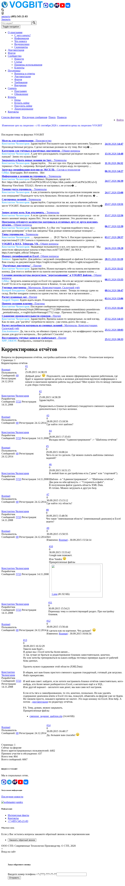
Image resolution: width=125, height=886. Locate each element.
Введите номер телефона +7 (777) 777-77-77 (32, 874)
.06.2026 (114, 248)
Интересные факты (18, 815)
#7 (48, 494)
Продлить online (23, 105)
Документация (16, 50)
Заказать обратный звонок (22, 840)
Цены (17, 100)
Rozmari (5, 369)
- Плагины (23, 303)
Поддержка (14, 70)
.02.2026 (114, 318)
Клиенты (19, 67)
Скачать (12, 88)
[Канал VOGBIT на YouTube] (62, 7)
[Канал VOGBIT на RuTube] (56, 7)
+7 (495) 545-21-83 (18, 821)
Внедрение (20, 85)
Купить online (21, 103)
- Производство (26, 140)
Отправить (14, 878)
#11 (50, 602)
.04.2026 (114, 290)
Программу (20, 91)
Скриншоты (21, 47)
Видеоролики (21, 44)
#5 (47, 446)
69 (17, 375)
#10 (51, 546)
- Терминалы (34, 160)
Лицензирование (23, 108)
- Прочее (22, 265)
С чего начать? (22, 35)
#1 (26, 366)
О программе (15, 32)
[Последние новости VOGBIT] (62, 129)
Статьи (18, 61)
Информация (21, 38)
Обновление (21, 94)
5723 (18, 401)
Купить (12, 97)
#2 (40, 391)
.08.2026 (114, 143)
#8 (47, 509)
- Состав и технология (41, 169)
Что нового (20, 41)
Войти (120, 120)
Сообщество (14, 56)
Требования (20, 82)
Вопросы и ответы (24, 73)
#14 (48, 725)
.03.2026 (114, 308)
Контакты (13, 111)
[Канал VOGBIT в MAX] (45, 7)
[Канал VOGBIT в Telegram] (51, 7)
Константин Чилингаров (15, 395)
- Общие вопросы (41, 150)
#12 (48, 620)
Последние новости (12, 796)
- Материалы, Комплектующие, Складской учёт (41, 287)
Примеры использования (28, 64)
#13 (25, 640)
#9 (48, 528)
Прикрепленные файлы (62, 562)
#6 (50, 464)
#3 (48, 415)
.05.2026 (114, 259)
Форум (11, 53)
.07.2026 (114, 181)
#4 (50, 430)
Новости (19, 58)
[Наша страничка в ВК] (67, 7)
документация (40, 701)
